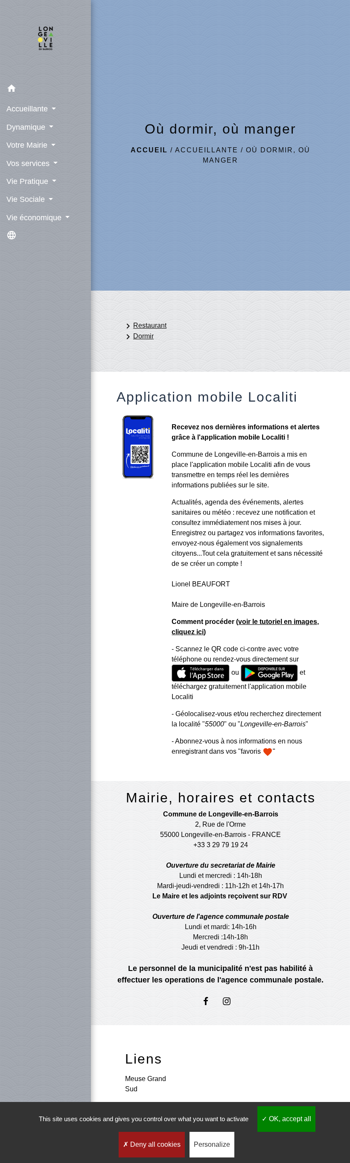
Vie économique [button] (35, 217)
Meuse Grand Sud (145, 1084)
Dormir (138, 337)
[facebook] (209, 1001)
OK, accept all (289, 1118)
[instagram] (231, 1001)
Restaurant (144, 326)
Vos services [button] (29, 163)
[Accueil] (45, 40)
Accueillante (206, 150)
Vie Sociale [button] (26, 199)
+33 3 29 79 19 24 (220, 844)
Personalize (212, 1144)
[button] (45, 90)
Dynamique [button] (26, 127)
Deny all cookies (154, 1144)
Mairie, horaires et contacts (220, 797)
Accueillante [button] (28, 109)
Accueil (149, 150)
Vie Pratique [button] (28, 181)
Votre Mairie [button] (28, 145)
